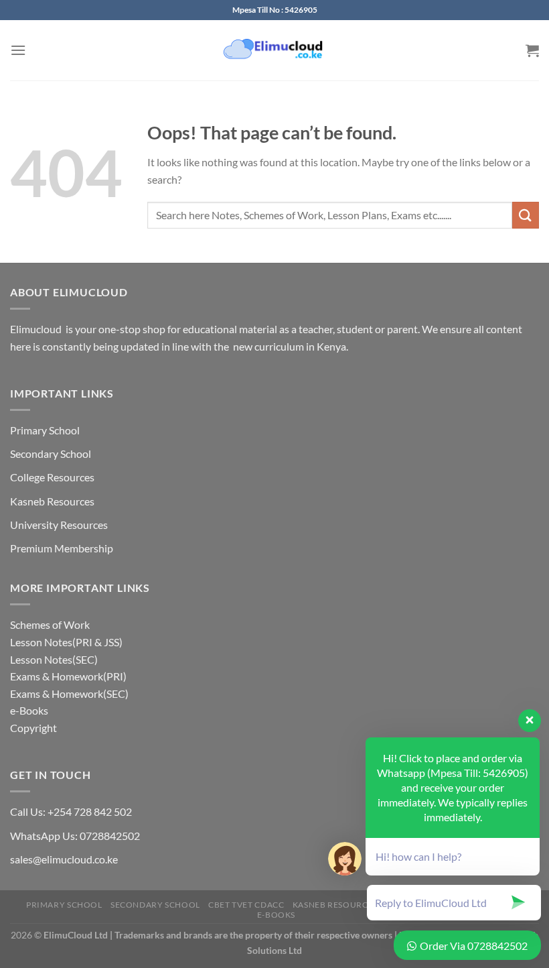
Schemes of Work (50, 624)
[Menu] (18, 50)
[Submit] (525, 215)
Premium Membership (61, 548)
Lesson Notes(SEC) (54, 659)
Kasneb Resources (52, 501)
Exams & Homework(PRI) (68, 676)
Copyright (33, 727)
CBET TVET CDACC (246, 905)
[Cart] (532, 50)
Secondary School (50, 453)
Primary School (45, 430)
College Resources (52, 477)
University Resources (59, 524)
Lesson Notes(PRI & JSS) (66, 642)
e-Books (29, 710)
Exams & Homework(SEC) (69, 693)
